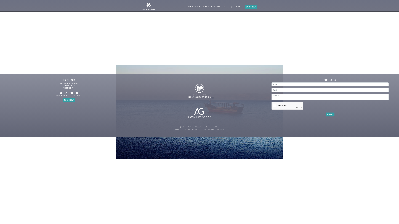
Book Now (251, 7)
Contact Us (239, 6)
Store (224, 6)
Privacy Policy (69, 86)
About (198, 6)
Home (190, 6)
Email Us (59, 96)
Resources (215, 6)
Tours (205, 6)
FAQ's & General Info (69, 83)
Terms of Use (68, 88)
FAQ (230, 6)
